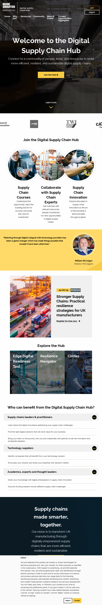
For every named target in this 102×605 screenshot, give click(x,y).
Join (92, 8)
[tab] (51, 417)
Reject (67, 600)
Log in (92, 12)
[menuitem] (7, 16)
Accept (77, 600)
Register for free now (66, 321)
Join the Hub (50, 75)
